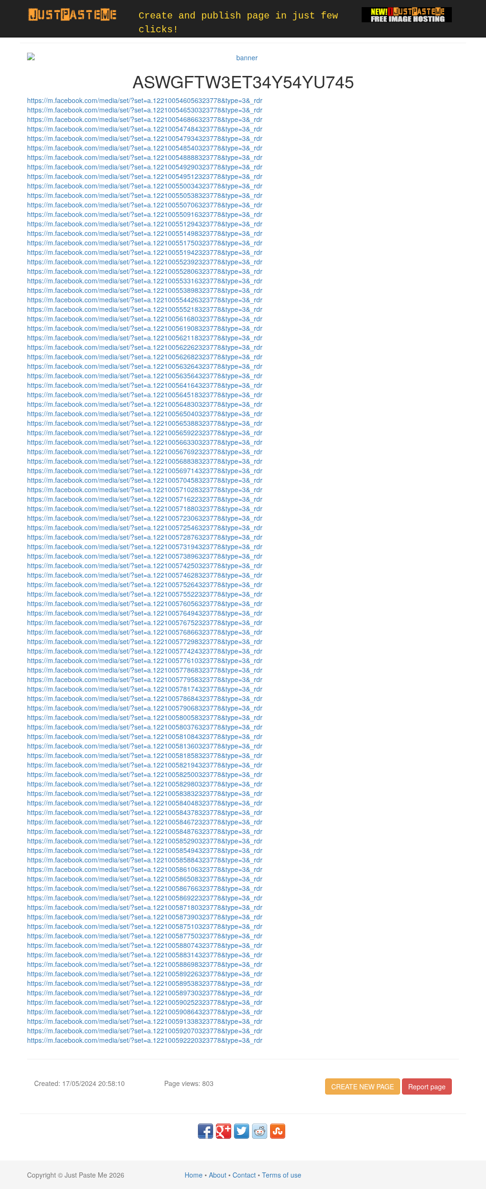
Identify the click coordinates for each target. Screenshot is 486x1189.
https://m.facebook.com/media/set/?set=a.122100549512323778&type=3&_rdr (144, 176)
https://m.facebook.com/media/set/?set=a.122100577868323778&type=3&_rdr (144, 669)
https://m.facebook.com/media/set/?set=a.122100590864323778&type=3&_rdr (144, 1011)
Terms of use (281, 1175)
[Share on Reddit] (259, 1131)
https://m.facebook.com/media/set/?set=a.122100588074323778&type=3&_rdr (144, 945)
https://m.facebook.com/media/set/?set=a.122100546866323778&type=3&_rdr (144, 119)
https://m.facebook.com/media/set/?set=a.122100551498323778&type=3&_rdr (144, 233)
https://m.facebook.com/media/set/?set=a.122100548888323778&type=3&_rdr (144, 157)
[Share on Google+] (223, 1131)
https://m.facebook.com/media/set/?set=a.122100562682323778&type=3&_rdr (144, 356)
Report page (427, 1086)
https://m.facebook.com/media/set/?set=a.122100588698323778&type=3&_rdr (144, 964)
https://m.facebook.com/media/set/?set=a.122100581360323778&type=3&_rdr (144, 745)
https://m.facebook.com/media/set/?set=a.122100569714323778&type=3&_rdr (144, 470)
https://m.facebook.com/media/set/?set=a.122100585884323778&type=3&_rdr (144, 859)
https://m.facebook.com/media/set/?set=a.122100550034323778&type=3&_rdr (144, 185)
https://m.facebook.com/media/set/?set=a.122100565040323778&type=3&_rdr (144, 413)
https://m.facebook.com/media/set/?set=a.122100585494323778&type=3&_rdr (144, 850)
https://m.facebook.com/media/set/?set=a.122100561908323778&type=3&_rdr (144, 328)
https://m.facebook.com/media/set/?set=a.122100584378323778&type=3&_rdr (144, 812)
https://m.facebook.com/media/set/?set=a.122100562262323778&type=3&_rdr (144, 347)
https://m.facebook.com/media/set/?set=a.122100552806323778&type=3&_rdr (144, 271)
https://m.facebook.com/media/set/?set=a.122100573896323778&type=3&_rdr (144, 556)
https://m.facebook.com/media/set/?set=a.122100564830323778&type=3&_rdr (144, 404)
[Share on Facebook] (205, 1131)
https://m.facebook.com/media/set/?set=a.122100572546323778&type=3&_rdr (144, 527)
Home (194, 1175)
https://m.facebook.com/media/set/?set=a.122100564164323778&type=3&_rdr (144, 385)
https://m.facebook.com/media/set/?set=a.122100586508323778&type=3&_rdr (144, 878)
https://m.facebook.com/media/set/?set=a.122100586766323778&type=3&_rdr (144, 888)
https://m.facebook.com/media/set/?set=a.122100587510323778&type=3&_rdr (144, 926)
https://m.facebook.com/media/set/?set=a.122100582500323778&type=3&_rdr (144, 774)
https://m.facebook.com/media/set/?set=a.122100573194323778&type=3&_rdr (144, 546)
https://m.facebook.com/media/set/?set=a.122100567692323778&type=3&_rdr (144, 451)
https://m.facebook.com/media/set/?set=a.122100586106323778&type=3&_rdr (144, 869)
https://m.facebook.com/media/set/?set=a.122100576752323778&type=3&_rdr (144, 622)
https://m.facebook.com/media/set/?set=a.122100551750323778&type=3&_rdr (144, 242)
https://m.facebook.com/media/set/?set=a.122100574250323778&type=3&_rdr (144, 565)
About (217, 1175)
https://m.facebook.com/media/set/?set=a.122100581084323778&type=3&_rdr (144, 736)
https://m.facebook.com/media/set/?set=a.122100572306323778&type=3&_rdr (144, 518)
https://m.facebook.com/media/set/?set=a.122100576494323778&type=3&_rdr (144, 613)
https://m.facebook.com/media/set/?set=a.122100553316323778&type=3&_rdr (144, 280)
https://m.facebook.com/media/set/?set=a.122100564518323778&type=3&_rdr (144, 394)
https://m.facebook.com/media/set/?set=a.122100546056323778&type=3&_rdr (144, 100)
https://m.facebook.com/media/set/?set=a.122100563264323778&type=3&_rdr (144, 366)
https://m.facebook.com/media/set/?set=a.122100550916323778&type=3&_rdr (144, 214)
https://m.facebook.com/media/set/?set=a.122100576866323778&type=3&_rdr (144, 632)
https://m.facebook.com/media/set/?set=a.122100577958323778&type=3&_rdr (144, 679)
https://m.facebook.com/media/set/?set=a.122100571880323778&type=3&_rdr (144, 508)
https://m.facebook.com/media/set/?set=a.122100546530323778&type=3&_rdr (144, 109)
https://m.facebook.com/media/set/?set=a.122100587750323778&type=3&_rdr (144, 935)
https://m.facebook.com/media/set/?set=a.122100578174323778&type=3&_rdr (144, 688)
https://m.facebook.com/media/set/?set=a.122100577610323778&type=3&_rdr (144, 660)
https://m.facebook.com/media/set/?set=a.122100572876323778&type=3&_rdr (144, 537)
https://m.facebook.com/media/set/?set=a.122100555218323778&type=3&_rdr (144, 309)
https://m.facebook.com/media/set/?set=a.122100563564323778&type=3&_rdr (144, 375)
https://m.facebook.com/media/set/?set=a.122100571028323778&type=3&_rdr (144, 489)
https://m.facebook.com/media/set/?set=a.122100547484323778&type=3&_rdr (144, 128)
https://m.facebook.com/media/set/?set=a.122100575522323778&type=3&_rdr (144, 594)
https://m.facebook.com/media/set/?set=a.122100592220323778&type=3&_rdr (144, 1040)
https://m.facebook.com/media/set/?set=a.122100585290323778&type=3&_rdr (144, 840)
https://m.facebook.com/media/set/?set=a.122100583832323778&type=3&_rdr (144, 793)
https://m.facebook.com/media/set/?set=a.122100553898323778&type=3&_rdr (144, 290)
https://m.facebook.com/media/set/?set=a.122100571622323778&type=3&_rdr (144, 499)
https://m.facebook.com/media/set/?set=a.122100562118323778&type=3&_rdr (144, 337)
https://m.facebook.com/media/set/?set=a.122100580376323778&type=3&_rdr (144, 726)
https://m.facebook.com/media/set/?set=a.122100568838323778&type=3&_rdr (144, 461)
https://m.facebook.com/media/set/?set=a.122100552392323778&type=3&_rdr (144, 261)
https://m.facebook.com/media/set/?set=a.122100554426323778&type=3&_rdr (144, 299)
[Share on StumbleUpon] (277, 1131)
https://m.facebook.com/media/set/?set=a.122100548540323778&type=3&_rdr (144, 147)
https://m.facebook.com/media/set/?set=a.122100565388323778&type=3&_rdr (144, 423)
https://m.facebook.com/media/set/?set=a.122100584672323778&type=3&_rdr (144, 821)
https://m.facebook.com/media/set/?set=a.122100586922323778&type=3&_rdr (144, 897)
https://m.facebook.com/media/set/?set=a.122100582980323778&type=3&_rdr (144, 783)
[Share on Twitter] (241, 1131)
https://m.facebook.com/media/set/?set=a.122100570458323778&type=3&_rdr (144, 480)
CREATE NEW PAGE (362, 1086)
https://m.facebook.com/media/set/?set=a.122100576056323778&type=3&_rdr (144, 603)
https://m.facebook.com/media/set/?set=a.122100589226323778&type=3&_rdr (144, 973)
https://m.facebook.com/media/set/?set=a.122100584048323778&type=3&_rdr (144, 802)
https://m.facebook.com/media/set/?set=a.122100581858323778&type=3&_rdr (144, 755)
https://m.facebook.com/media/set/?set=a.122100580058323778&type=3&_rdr (144, 717)
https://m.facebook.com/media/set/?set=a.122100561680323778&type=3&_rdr (144, 318)
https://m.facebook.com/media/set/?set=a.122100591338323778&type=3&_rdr (144, 1021)
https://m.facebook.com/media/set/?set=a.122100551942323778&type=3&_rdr (144, 252)
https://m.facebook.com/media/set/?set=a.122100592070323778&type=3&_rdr (144, 1030)
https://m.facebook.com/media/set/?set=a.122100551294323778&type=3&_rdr (144, 223)
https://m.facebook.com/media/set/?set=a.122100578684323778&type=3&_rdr (144, 698)
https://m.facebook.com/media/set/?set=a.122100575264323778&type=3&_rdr (144, 584)
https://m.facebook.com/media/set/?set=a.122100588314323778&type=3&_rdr (144, 954)
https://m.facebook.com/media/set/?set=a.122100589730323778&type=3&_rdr (144, 992)
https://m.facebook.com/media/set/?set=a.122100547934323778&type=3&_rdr (144, 138)
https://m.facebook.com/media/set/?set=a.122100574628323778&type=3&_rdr (144, 575)
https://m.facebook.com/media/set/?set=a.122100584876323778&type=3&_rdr (144, 831)
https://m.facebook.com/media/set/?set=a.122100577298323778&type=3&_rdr (144, 641)
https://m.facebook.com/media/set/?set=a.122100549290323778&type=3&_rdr (144, 166)
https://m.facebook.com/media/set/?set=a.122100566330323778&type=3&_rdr (144, 442)
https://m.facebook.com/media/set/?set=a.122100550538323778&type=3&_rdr (144, 195)
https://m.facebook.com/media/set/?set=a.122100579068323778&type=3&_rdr (144, 707)
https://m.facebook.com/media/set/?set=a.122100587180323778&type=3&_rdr (144, 907)
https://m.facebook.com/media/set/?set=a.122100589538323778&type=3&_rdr (144, 983)
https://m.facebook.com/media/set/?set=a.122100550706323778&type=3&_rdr (144, 204)
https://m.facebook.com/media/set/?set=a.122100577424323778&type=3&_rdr (144, 650)
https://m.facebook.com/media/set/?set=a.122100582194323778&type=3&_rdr (144, 764)
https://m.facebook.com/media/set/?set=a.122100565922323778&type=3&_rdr (144, 432)
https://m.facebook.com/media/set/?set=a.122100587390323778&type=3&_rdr (144, 916)
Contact (244, 1175)
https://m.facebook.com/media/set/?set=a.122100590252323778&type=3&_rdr (144, 1002)
